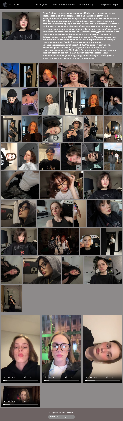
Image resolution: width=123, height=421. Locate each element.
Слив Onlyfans (40, 4)
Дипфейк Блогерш (109, 4)
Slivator (14, 4)
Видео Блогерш (87, 4)
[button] (61, 417)
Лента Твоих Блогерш (63, 4)
